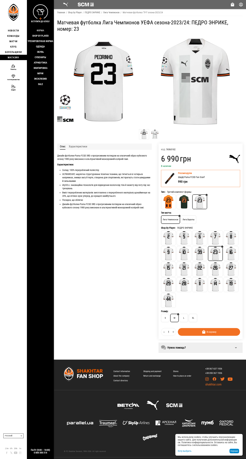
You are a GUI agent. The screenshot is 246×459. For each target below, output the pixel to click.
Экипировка (40, 68)
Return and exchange (152, 376)
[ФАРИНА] (184, 284)
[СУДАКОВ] (184, 253)
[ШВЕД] (168, 253)
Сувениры (40, 57)
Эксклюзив (40, 78)
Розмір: (164, 311)
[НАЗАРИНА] (168, 284)
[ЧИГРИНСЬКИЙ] (231, 284)
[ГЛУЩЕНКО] (168, 269)
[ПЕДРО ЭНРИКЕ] (215, 253)
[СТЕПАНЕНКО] (199, 238)
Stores (175, 371)
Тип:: (163, 192)
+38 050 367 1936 (213, 373)
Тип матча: (166, 212)
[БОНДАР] (184, 238)
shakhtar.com (213, 384)
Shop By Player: (168, 227)
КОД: (163, 149)
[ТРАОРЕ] (168, 238)
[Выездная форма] (184, 201)
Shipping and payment (152, 371)
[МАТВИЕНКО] (199, 269)
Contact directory (120, 380)
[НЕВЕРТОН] (199, 253)
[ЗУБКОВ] (199, 284)
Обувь (40, 52)
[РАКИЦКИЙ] (168, 300)
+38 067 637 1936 (213, 368)
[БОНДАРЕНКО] (184, 269)
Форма (40, 30)
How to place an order (182, 376)
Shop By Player (40, 35)
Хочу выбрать (184, 451)
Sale (40, 84)
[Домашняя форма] (168, 201)
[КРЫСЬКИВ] (231, 238)
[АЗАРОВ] (231, 253)
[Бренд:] (234, 159)
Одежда (40, 46)
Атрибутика (40, 62)
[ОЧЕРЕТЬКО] (231, 269)
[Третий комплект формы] (199, 201)
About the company (121, 376)
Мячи (40, 73)
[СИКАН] (215, 284)
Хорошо (234, 451)
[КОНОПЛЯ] (215, 269)
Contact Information (121, 371)
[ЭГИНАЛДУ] (215, 238)
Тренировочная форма (40, 41)
